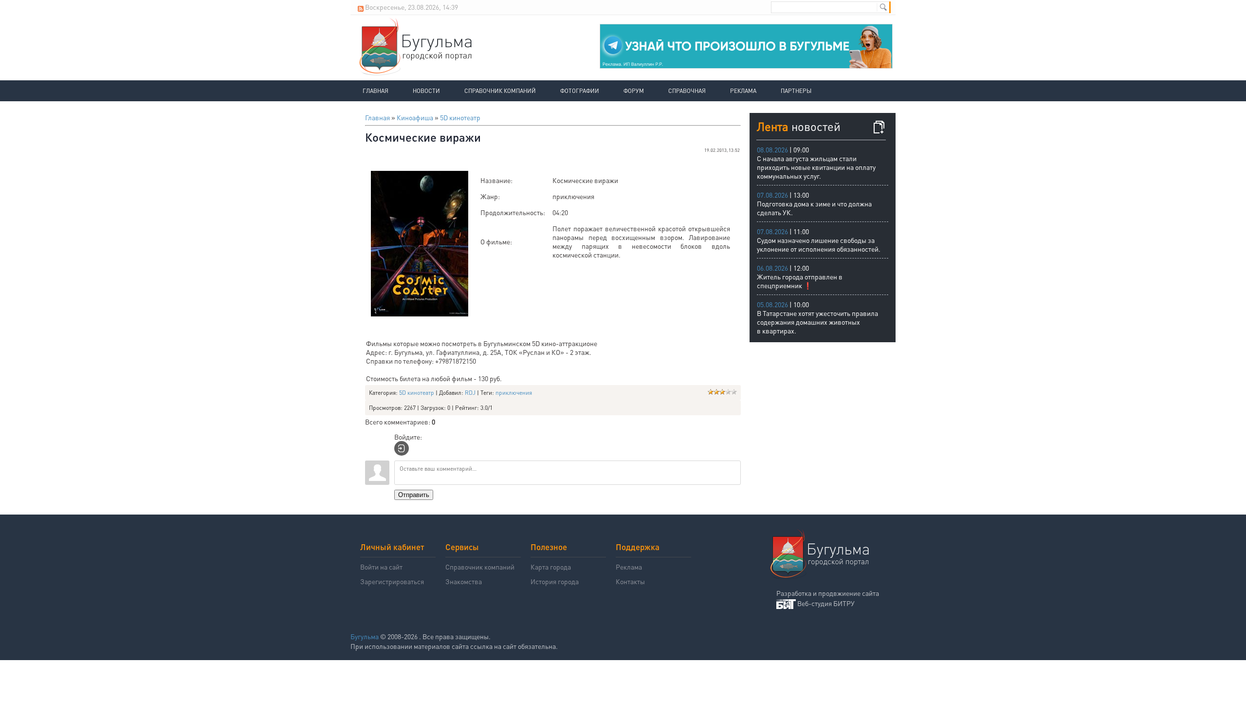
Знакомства (463, 581)
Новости (426, 90)
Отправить (413, 494)
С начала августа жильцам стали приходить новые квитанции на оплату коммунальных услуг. (816, 167)
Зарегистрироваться (392, 581)
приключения (513, 392)
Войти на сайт (381, 566)
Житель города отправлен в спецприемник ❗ (800, 281)
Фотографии (579, 90)
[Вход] (401, 448)
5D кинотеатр (460, 117)
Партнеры (796, 90)
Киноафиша (415, 117)
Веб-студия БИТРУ (826, 603)
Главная (375, 90)
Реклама (743, 90)
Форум (633, 90)
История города (555, 581)
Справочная (687, 90)
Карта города (551, 566)
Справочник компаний (500, 90)
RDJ (470, 392)
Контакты (630, 581)
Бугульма (364, 636)
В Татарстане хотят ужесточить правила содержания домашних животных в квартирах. (817, 322)
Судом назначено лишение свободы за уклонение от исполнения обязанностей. (818, 244)
